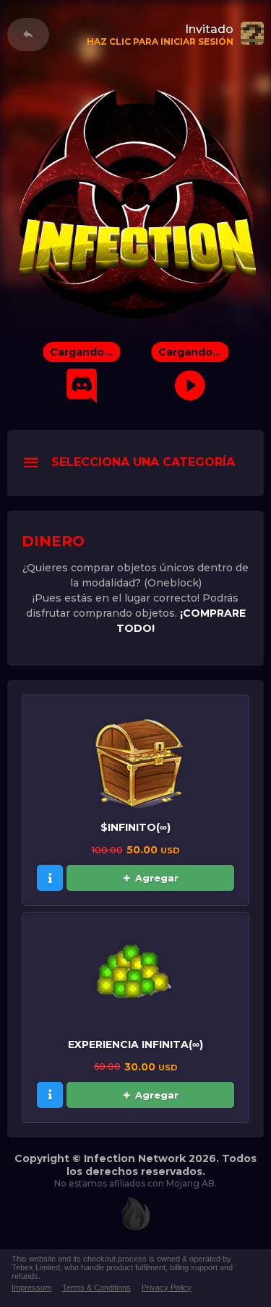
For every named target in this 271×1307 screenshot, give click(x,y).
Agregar (156, 878)
